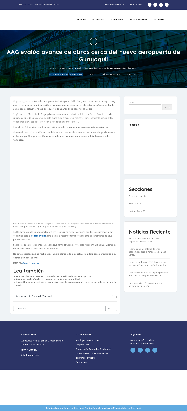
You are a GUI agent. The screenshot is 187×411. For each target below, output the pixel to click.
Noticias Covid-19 (137, 211)
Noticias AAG (76, 74)
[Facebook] (149, 5)
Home (51, 68)
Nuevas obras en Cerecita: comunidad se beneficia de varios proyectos (53, 276)
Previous (21, 308)
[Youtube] (167, 5)
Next (110, 308)
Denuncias (81, 362)
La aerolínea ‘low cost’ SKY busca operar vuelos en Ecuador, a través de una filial (148, 264)
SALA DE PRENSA (98, 20)
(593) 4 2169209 (29, 349)
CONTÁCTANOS (136, 5)
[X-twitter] (155, 5)
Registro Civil (82, 344)
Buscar (132, 102)
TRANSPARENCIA (116, 20)
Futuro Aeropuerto (65, 68)
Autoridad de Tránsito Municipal (92, 353)
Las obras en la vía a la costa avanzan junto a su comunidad (48, 279)
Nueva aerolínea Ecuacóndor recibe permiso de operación (145, 284)
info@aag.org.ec (30, 355)
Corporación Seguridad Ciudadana (93, 349)
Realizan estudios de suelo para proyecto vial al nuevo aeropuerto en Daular (148, 274)
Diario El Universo (30, 263)
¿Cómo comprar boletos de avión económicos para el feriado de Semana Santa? (147, 252)
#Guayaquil (46, 296)
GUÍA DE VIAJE (158, 20)
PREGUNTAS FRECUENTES (114, 5)
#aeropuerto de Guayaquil (28, 296)
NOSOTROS (81, 20)
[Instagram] (161, 5)
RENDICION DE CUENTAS (138, 20)
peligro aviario (38, 235)
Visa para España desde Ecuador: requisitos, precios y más (144, 240)
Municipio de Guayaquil (87, 340)
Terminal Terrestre (85, 357)
